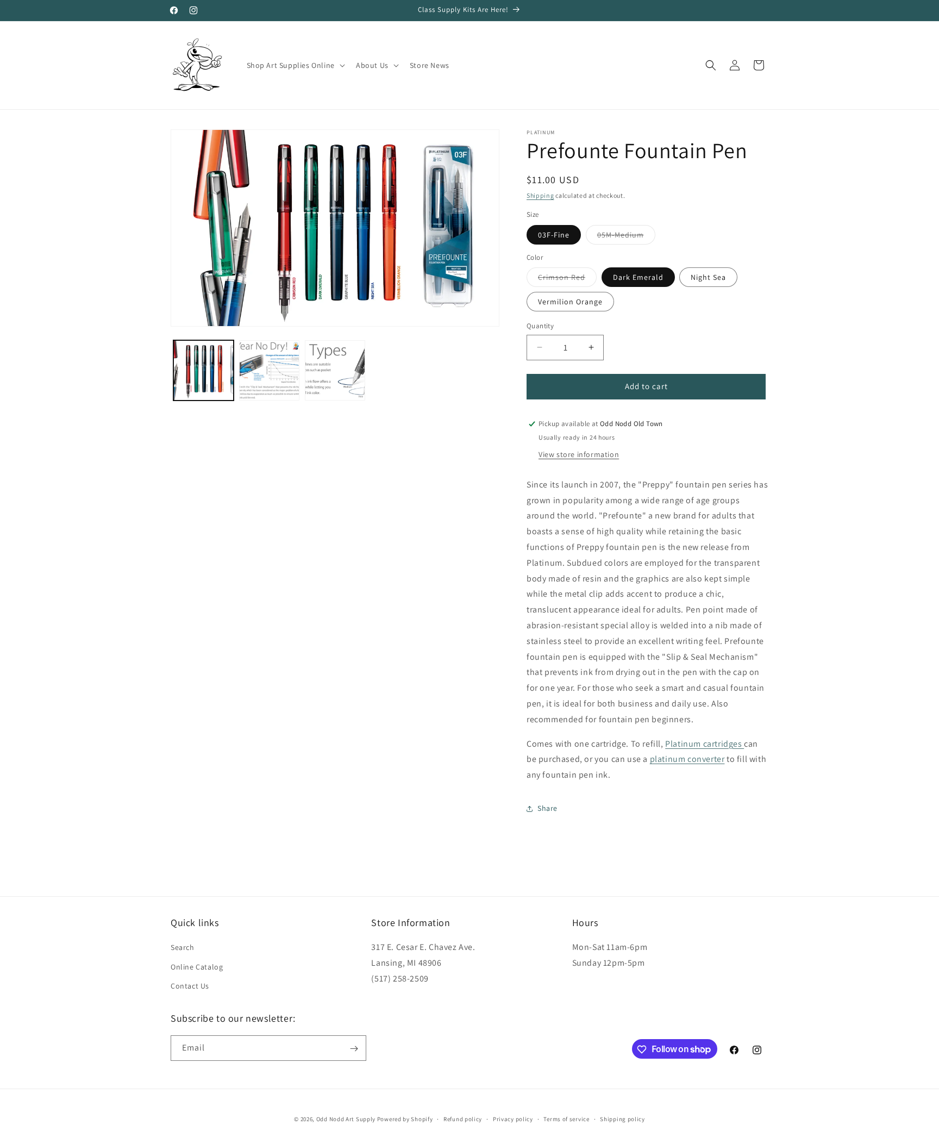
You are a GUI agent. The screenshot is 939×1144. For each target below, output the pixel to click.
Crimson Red (567, 279)
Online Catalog (197, 967)
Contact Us (190, 986)
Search (183, 948)
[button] (294, 65)
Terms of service (566, 1118)
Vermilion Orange (570, 302)
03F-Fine (553, 235)
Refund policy (462, 1118)
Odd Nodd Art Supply (345, 1119)
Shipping (540, 195)
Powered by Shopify (405, 1119)
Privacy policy (513, 1118)
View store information (579, 454)
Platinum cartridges (704, 743)
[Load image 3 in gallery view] (335, 370)
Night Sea (708, 277)
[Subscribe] (354, 1048)
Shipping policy (622, 1118)
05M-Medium (626, 237)
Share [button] (547, 808)
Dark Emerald (638, 277)
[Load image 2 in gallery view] (269, 370)
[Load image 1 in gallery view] (203, 370)
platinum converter (687, 759)
